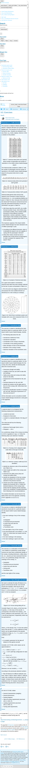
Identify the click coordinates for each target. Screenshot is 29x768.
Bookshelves (15, 109)
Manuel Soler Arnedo (9, 117)
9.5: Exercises (11, 725)
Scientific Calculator (7, 74)
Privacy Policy (22, 760)
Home (6, 109)
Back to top (3, 734)
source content (11, 729)
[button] (5, 84)
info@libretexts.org (15, 762)
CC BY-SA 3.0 (24, 726)
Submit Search (4, 29)
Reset (2, 38)
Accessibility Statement (14, 761)
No (8, 746)
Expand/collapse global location (27, 109)
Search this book (3, 25)
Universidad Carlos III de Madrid (12, 119)
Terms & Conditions (5, 761)
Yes (3, 746)
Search (2, 766)
